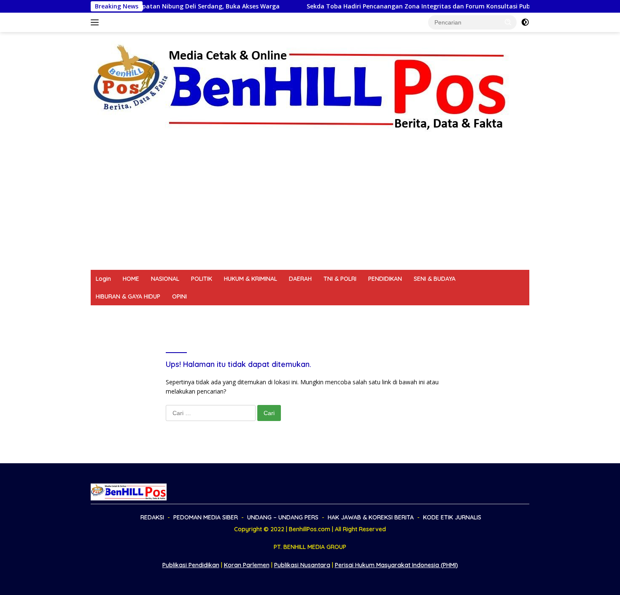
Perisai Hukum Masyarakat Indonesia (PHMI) (396, 565)
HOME (131, 279)
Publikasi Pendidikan (190, 565)
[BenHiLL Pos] (301, 87)
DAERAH (300, 279)
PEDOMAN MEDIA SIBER (163, 314)
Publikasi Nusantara (302, 565)
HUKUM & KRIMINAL (250, 279)
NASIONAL (165, 279)
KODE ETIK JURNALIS (417, 314)
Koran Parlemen (247, 565)
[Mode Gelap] (525, 22)
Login (103, 279)
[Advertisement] (310, 206)
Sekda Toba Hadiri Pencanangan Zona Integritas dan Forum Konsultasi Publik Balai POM (419, 6)
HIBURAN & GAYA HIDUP (128, 296)
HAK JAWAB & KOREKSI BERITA (334, 314)
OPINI (179, 296)
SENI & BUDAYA (435, 279)
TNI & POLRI (339, 279)
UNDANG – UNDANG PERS (243, 314)
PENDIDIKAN (385, 279)
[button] (508, 22)
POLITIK (201, 279)
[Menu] (96, 22)
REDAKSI (107, 314)
